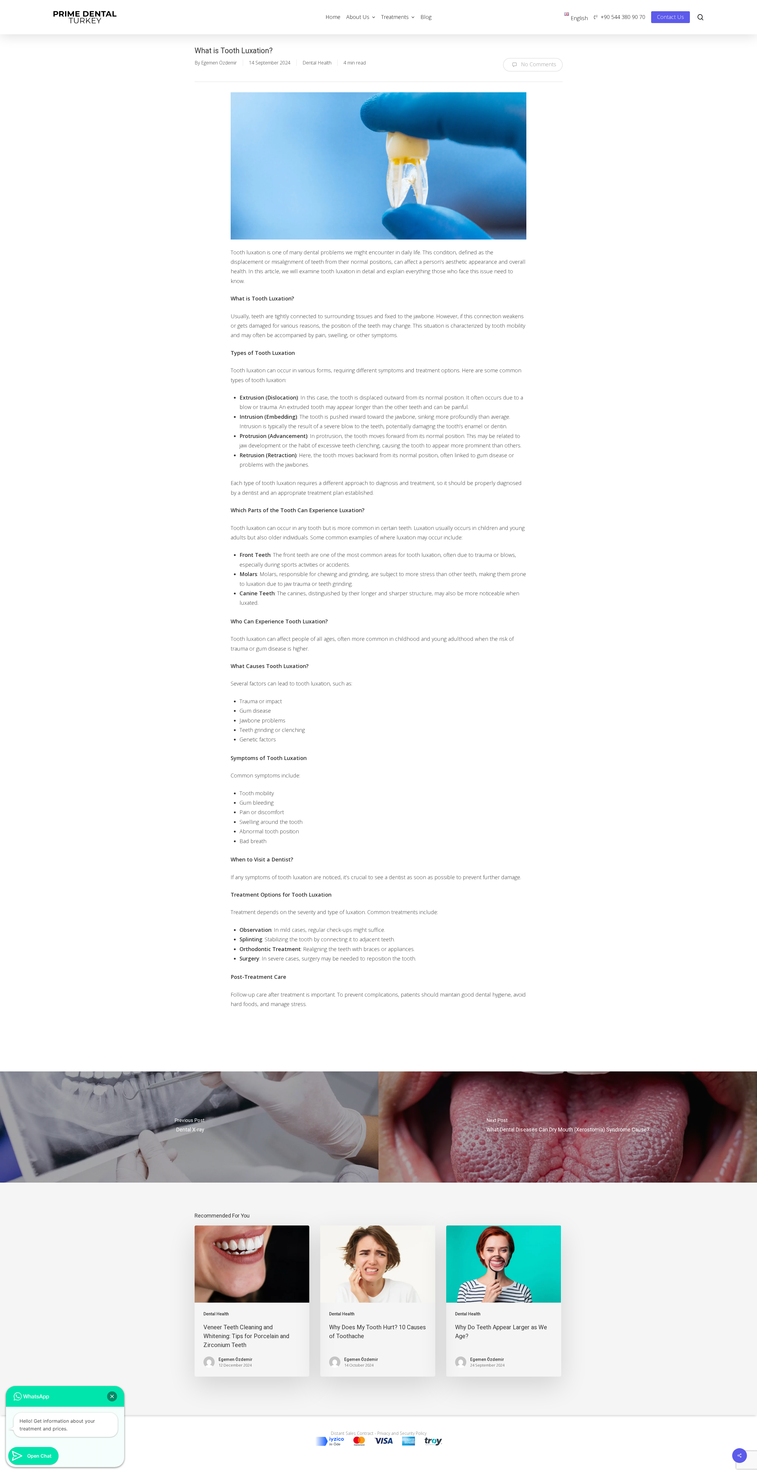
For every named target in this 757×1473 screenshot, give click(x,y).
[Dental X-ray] (189, 1127)
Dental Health (317, 62)
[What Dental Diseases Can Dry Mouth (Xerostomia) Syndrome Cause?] (567, 1127)
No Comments (538, 64)
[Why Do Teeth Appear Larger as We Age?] (503, 1301)
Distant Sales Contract (352, 1433)
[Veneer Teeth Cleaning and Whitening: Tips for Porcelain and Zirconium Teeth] (252, 1301)
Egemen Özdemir (219, 62)
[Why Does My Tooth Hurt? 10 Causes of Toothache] (377, 1301)
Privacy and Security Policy (401, 1433)
